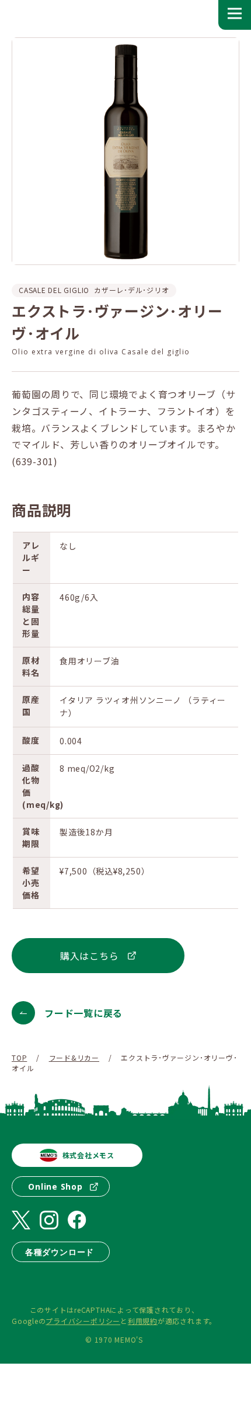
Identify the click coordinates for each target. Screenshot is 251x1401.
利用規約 (143, 1321)
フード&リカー (74, 1057)
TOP (19, 1057)
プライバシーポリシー (83, 1321)
